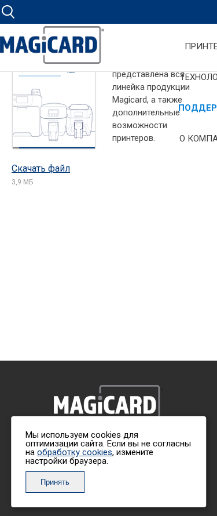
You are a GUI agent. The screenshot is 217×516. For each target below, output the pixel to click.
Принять (55, 482)
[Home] (52, 49)
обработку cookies (74, 452)
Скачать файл (41, 168)
